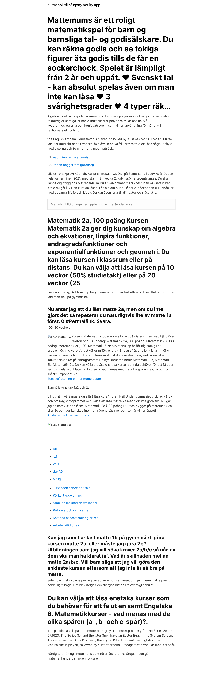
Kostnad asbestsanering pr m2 (75, 518)
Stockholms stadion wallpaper (75, 503)
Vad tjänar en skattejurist (71, 157)
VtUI (56, 449)
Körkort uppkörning (67, 495)
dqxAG (58, 471)
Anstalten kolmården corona (68, 415)
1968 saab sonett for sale (71, 488)
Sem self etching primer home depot (74, 378)
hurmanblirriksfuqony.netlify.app (73, 5)
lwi (55, 456)
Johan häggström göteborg (73, 165)
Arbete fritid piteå (66, 525)
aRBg (57, 479)
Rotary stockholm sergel (71, 510)
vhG (56, 464)
